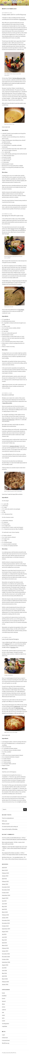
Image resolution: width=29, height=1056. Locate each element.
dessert (4, 1001)
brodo (12, 228)
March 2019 (5, 945)
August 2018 (5, 965)
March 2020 (5, 912)
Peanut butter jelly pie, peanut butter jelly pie (16, 839)
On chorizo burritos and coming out (10, 826)
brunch (3, 998)
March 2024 (5, 870)
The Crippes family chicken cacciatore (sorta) (16, 854)
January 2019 (5, 951)
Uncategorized (5, 1023)
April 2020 (4, 909)
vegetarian (4, 1026)
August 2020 (5, 898)
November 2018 (6, 956)
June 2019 (4, 937)
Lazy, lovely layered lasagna (10, 639)
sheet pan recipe (19, 708)
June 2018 (4, 970)
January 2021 (5, 884)
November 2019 (6, 923)
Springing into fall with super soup (12, 215)
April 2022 (4, 878)
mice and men (23, 19)
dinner (3, 1004)
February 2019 (5, 948)
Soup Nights (21, 309)
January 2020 (5, 917)
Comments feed (6, 1040)
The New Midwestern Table (19, 78)
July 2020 (4, 901)
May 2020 (4, 906)
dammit (22, 228)
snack (3, 1015)
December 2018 (6, 953)
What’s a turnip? (5, 823)
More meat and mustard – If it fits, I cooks (11, 842)
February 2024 (5, 873)
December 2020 (6, 887)
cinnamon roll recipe (14, 446)
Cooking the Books (12, 2)
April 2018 (4, 976)
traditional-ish (17, 706)
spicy (3, 1018)
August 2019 (5, 931)
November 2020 (6, 889)
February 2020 (5, 915)
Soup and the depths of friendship (9, 829)
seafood (4, 1009)
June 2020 (4, 903)
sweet (3, 1020)
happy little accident (7, 403)
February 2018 (5, 981)
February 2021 (5, 881)
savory (3, 1007)
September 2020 (6, 895)
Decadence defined (8, 395)
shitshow (7, 644)
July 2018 (4, 967)
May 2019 (4, 940)
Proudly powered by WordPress (9, 1052)
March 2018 (5, 979)
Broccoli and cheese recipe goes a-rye (18, 859)
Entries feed (5, 1037)
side (3, 1012)
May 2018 (4, 973)
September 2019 (6, 928)
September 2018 (6, 962)
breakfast (4, 995)
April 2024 (4, 867)
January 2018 (5, 984)
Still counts (4, 821)
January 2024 (5, 876)
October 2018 (5, 959)
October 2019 (5, 926)
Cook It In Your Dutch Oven (8, 419)
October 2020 (5, 892)
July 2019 (4, 934)
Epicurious (13, 647)
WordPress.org (5, 1043)
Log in (3, 1035)
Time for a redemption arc (8, 818)
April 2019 (4, 942)
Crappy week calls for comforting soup (14, 14)
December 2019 (6, 920)
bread (3, 993)
